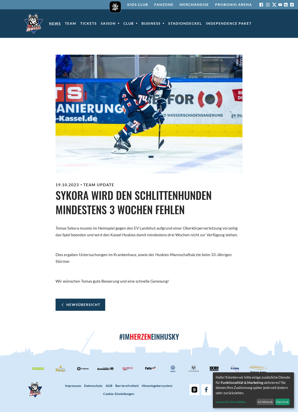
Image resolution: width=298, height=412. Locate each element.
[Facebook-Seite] (261, 4)
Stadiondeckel (185, 23)
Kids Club (137, 4)
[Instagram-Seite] (267, 4)
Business (151, 23)
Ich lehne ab (265, 401)
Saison (108, 23)
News (55, 23)
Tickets (88, 23)
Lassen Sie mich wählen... (231, 401)
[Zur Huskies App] (115, 4)
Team (70, 23)
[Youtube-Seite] (280, 4)
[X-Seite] (274, 4)
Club (128, 23)
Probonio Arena (233, 4)
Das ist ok (282, 401)
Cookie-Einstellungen (118, 394)
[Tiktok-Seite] (292, 4)
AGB (109, 386)
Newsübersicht (83, 304)
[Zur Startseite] (33, 23)
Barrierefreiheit (127, 386)
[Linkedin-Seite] (286, 4)
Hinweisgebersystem (157, 386)
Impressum (73, 386)
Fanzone (164, 4)
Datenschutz (93, 386)
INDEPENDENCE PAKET (229, 23)
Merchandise (194, 4)
